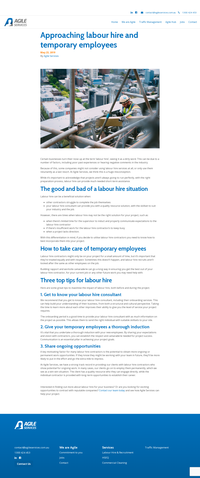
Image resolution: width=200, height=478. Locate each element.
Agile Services (51, 56)
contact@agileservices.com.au (161, 12)
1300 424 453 (189, 12)
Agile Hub (170, 22)
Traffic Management (150, 22)
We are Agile (128, 22)
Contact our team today (112, 390)
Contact (192, 22)
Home (114, 22)
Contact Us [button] (24, 464)
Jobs (182, 22)
